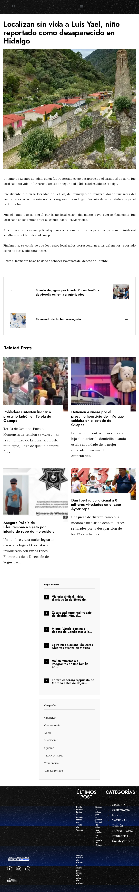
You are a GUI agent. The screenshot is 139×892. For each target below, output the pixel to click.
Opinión (49, 748)
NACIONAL (51, 740)
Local (47, 732)
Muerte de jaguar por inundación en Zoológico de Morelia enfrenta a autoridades (69, 292)
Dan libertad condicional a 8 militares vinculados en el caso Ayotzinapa (96, 504)
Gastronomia (52, 725)
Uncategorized (53, 770)
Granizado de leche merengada (58, 319)
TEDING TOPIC (54, 755)
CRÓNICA (50, 717)
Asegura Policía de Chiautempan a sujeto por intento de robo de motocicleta (28, 527)
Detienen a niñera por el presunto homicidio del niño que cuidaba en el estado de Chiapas (97, 418)
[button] (13, 6)
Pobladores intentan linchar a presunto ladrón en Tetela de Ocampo (27, 416)
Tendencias (51, 763)
